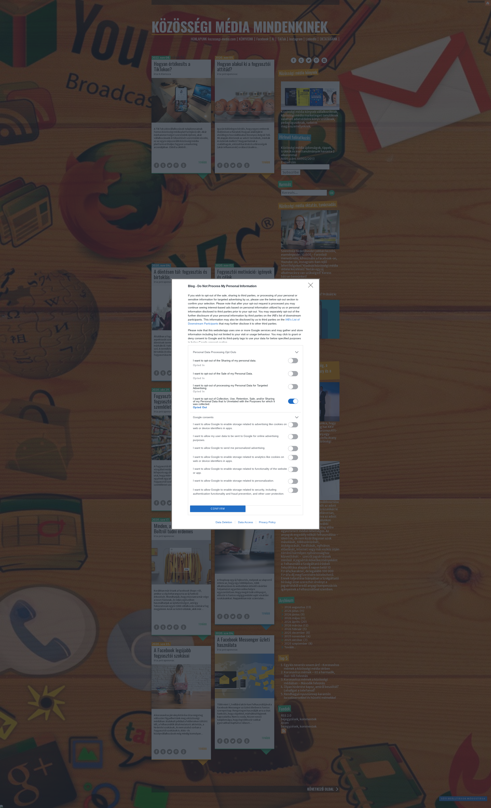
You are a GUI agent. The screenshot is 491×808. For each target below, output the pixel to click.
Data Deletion (224, 522)
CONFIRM (218, 508)
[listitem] (245, 352)
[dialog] (245, 404)
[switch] (293, 360)
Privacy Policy (267, 522)
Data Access (245, 522)
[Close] (312, 286)
